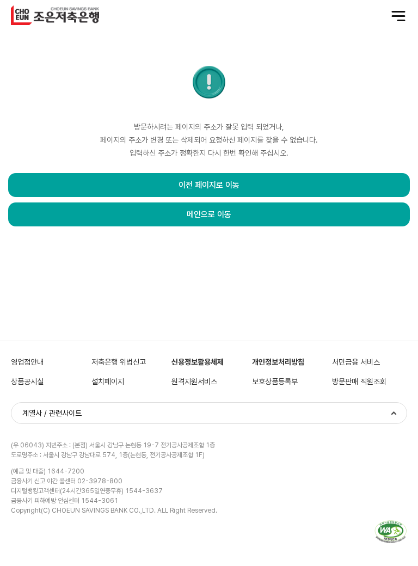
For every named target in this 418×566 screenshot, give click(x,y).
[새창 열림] (390, 532)
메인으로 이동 (209, 214)
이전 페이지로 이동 (209, 185)
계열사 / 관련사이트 (52, 413)
